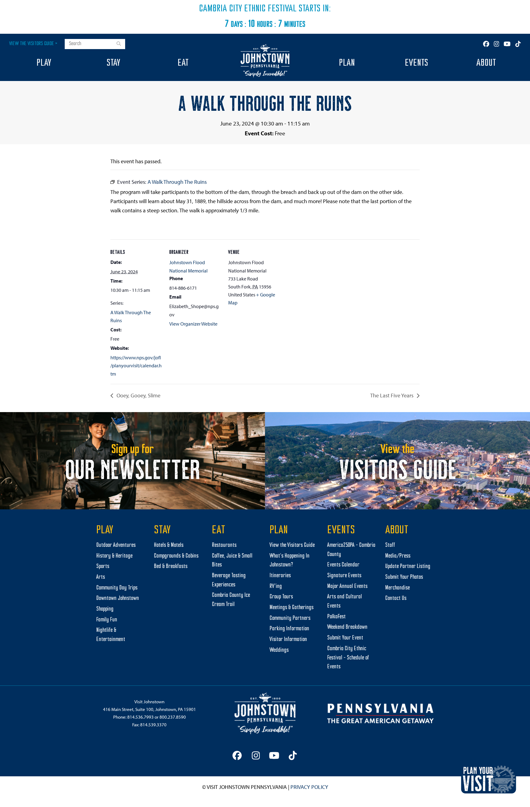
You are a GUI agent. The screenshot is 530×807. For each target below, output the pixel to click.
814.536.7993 (140, 717)
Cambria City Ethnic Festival (248, 9)
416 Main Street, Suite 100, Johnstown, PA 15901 (149, 709)
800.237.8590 (172, 717)
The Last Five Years (392, 395)
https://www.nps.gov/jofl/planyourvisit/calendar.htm (136, 365)
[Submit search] (119, 44)
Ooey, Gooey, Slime (137, 395)
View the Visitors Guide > (33, 43)
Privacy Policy (309, 786)
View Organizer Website (193, 324)
